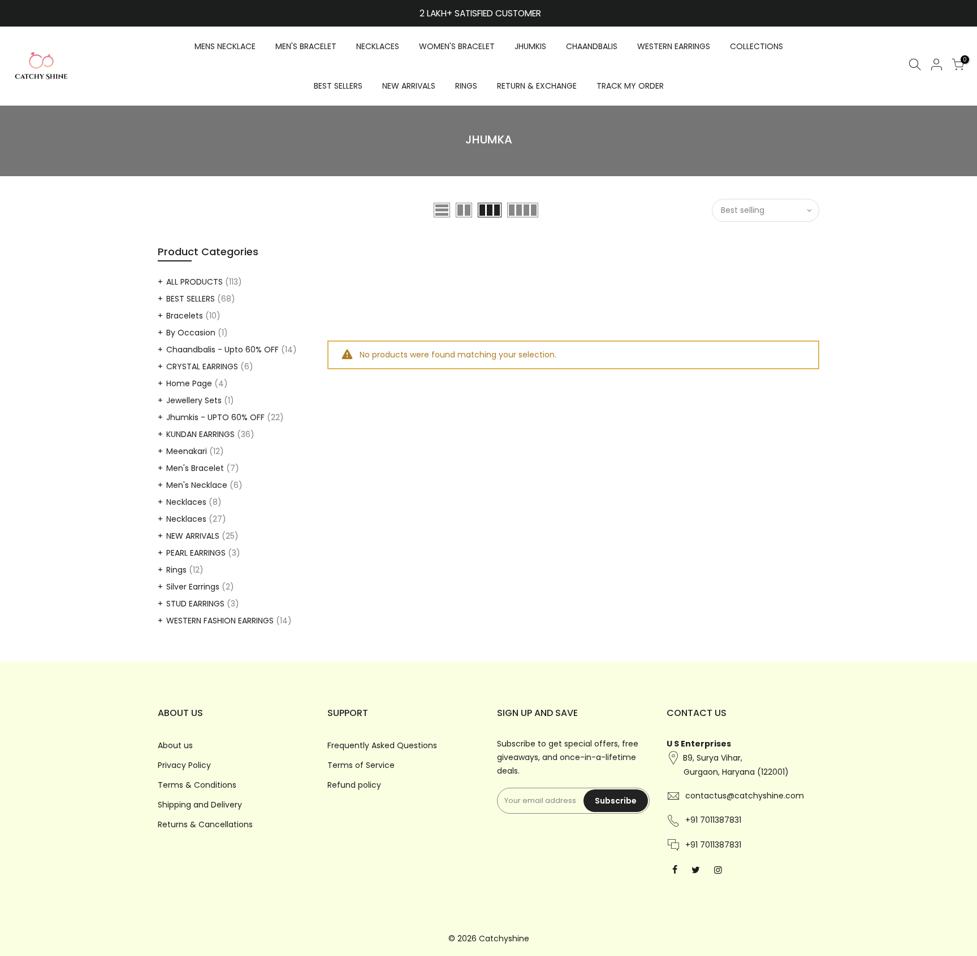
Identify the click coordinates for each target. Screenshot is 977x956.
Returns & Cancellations (205, 824)
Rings (176, 569)
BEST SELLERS (338, 85)
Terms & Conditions (197, 785)
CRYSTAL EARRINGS (202, 366)
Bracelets (184, 315)
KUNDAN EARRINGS (200, 434)
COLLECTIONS (756, 46)
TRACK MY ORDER (630, 85)
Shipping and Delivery (200, 804)
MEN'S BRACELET (305, 46)
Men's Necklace (196, 485)
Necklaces (186, 502)
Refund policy (354, 785)
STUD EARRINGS (195, 603)
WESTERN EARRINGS (673, 46)
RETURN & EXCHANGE (537, 85)
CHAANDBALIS (591, 46)
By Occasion (190, 332)
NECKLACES (377, 46)
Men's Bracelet (195, 468)
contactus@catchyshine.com (744, 795)
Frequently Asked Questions (382, 745)
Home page (189, 383)
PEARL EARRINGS (196, 552)
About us (175, 745)
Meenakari (186, 451)
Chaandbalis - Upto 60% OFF (222, 349)
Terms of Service (361, 765)
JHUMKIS (530, 46)
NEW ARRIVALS (408, 85)
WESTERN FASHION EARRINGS (220, 620)
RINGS (466, 85)
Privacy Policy (184, 765)
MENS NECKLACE (225, 46)
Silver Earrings (192, 586)
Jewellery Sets (194, 400)
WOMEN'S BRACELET (457, 46)
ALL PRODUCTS (194, 281)
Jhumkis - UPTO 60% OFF (215, 417)
